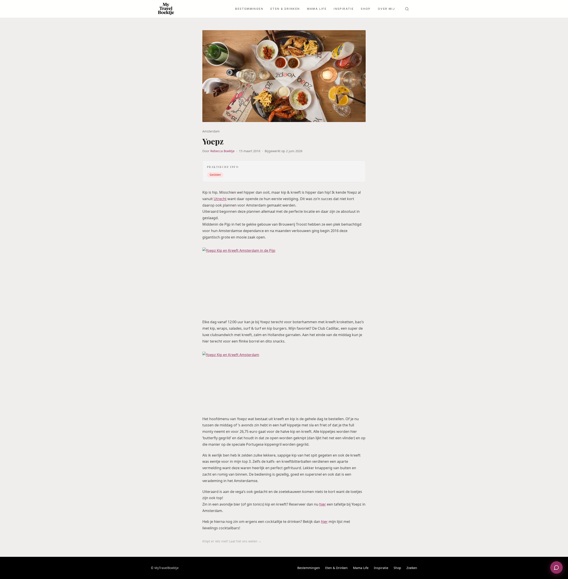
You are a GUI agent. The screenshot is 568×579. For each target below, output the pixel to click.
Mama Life (317, 8)
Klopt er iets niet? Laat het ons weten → (231, 541)
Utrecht (220, 198)
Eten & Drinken (285, 8)
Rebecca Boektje (222, 151)
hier (322, 504)
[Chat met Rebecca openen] (556, 567)
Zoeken (411, 568)
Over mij (386, 8)
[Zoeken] (407, 9)
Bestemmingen (249, 8)
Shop (366, 8)
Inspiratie (344, 8)
